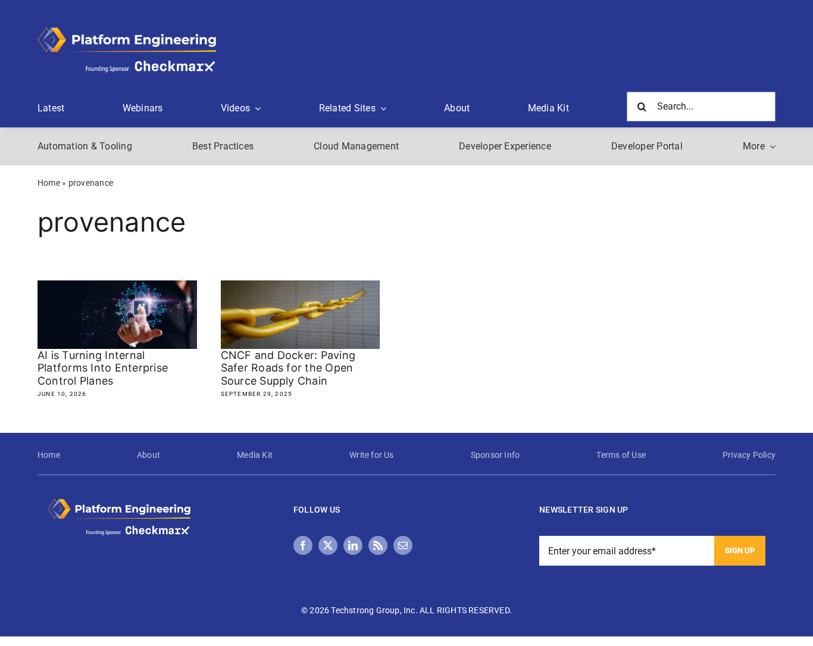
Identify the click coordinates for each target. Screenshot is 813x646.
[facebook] (302, 545)
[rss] (377, 545)
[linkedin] (352, 545)
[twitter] (327, 545)
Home (48, 183)
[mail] (402, 545)
